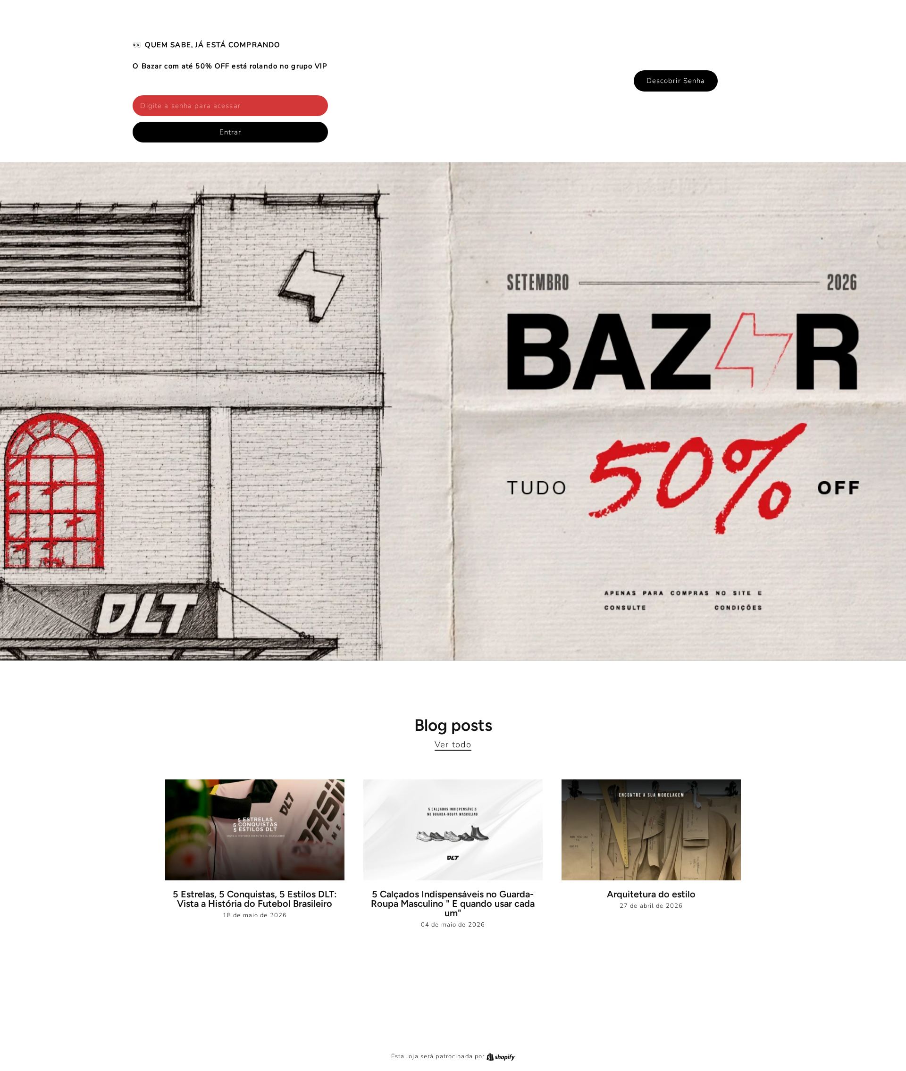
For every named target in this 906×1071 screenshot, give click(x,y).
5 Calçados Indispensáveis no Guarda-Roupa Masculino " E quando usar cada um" (453, 903)
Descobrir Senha (675, 80)
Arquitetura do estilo (651, 894)
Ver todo (453, 744)
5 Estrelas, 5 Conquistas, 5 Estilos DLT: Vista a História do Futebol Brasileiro (255, 898)
